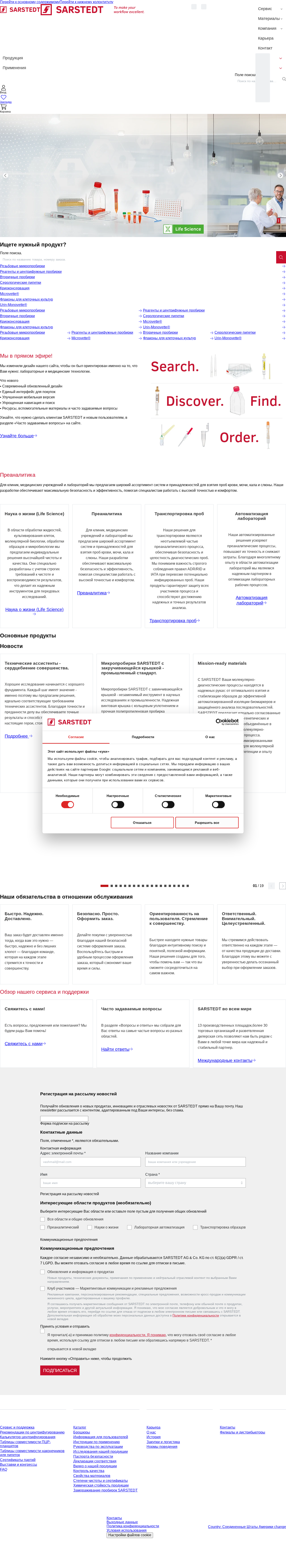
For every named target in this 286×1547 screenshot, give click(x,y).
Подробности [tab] (143, 737)
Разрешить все (207, 822)
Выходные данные (122, 1522)
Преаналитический (63, 1227)
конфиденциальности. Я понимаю (137, 1335)
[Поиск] (281, 257)
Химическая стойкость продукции (101, 1485)
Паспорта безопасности (93, 1456)
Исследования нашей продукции (100, 1451)
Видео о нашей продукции (95, 1466)
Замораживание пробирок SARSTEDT (105, 1490)
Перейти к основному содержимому (30, 2)
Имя (43, 1174)
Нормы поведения (162, 1447)
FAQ (3, 1469)
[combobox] (138, 259)
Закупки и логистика (163, 1442)
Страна (152, 1174)
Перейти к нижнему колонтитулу (86, 2)
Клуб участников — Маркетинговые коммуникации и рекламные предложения (112, 1288)
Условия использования (127, 1530)
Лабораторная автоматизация (159, 1227)
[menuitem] (270, 9)
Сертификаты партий (18, 1460)
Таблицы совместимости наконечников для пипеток (32, 1453)
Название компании (162, 1153)
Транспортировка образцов (223, 1227)
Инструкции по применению (96, 1442)
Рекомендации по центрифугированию (32, 1432)
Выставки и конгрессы (18, 1464)
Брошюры (81, 1432)
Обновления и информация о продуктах (80, 1272)
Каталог (79, 1427)
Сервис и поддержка (17, 1427)
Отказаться (142, 822)
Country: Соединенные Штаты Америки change (247, 1527)
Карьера (153, 1427)
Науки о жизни (106, 1227)
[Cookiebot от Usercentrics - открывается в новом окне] (219, 722)
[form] (143, 1231)
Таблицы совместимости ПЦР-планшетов (25, 1444)
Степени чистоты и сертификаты (100, 1481)
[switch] (117, 804)
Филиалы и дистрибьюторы (242, 1432)
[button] (3, 90)
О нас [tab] (210, 737)
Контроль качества (88, 1471)
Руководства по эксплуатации (98, 1447)
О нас (151, 1432)
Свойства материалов (91, 1476)
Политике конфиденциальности (195, 1315)
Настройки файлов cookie (129, 1535)
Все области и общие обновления (75, 1219)
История (154, 1437)
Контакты (227, 1427)
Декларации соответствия (94, 1461)
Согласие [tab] (76, 737)
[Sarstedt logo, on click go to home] (72, 28)
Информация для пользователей (100, 1437)
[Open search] (284, 79)
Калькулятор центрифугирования (27, 1437)
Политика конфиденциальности (133, 1526)
